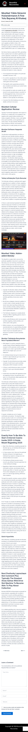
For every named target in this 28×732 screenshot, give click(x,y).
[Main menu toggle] (25, 3)
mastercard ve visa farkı (11, 30)
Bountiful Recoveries (14, 4)
